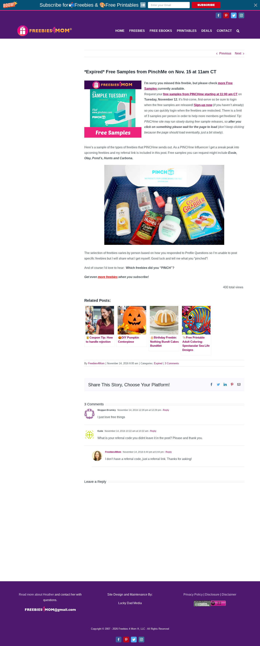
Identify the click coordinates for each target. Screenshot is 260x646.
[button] (130, 5)
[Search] (238, 30)
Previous (225, 53)
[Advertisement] (44, 74)
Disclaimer (229, 594)
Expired (158, 363)
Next (238, 53)
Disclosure (212, 594)
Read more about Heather (36, 594)
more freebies (108, 277)
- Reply (165, 410)
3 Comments (172, 363)
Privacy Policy (193, 594)
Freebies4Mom (96, 363)
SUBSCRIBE (206, 5)
